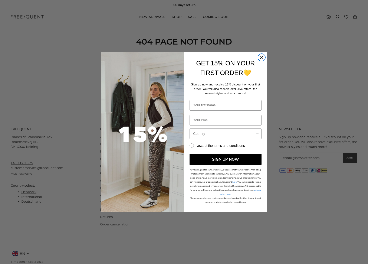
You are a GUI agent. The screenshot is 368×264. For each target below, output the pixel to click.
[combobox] (224, 134)
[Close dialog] (261, 57)
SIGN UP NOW (225, 159)
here (234, 182)
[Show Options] (257, 134)
